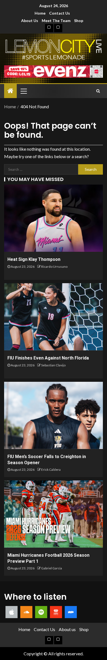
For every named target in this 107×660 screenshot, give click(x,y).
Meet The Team (56, 20)
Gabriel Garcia (51, 568)
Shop (78, 20)
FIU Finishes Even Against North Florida (48, 358)
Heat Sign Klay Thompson (33, 259)
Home (40, 13)
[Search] (98, 91)
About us (29, 20)
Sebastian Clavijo (53, 365)
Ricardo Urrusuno (54, 266)
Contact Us (59, 13)
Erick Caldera (51, 469)
